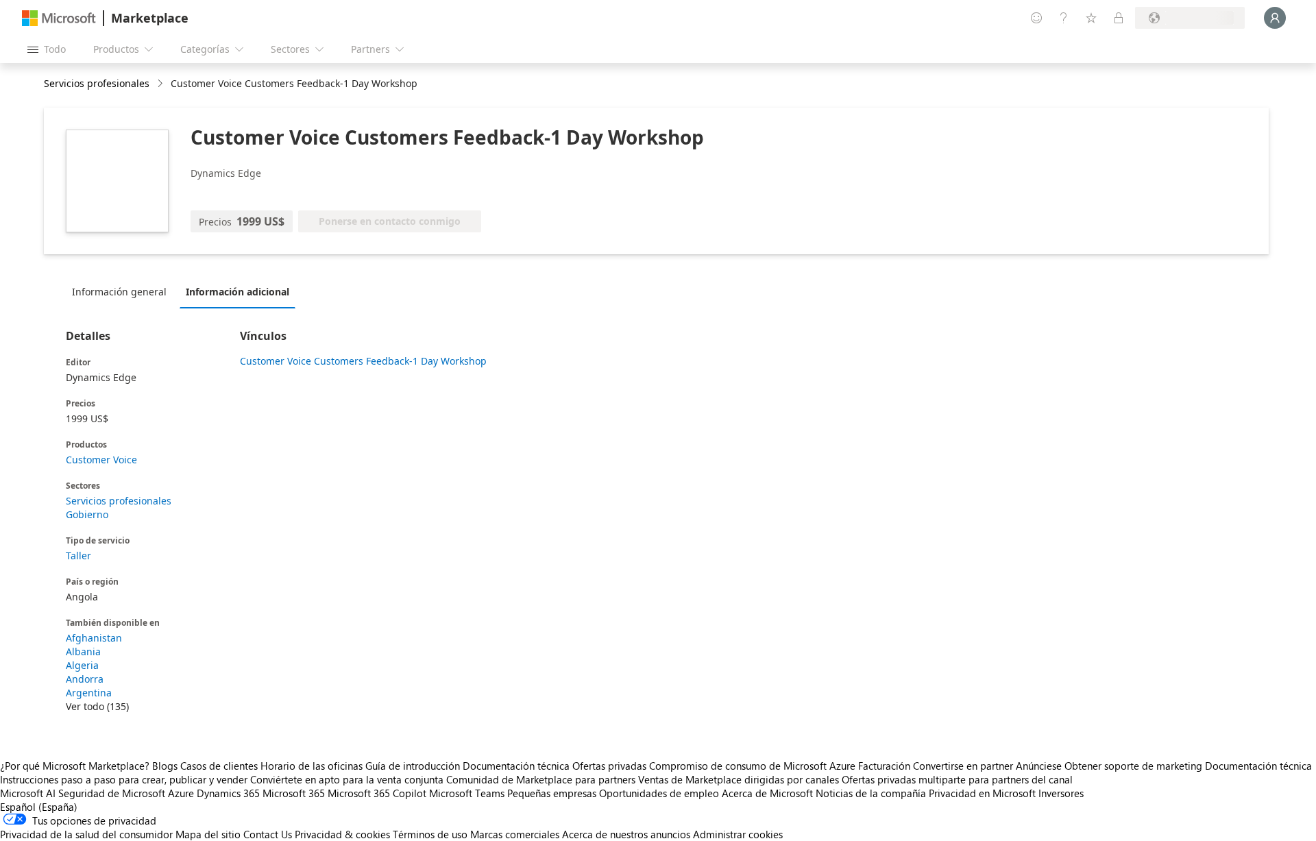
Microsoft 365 (294, 793)
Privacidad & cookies (342, 834)
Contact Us (267, 834)
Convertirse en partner (963, 765)
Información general (119, 291)
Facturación (884, 765)
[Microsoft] (59, 18)
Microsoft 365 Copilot (377, 793)
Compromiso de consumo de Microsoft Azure (753, 765)
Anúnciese (1039, 765)
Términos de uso (430, 834)
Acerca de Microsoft (767, 793)
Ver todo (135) (97, 706)
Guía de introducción (412, 765)
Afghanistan (94, 637)
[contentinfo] (161, 84)
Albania (83, 651)
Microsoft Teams (466, 793)
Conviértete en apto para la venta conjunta (346, 779)
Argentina (89, 692)
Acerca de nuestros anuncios (626, 834)
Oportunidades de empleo (659, 793)
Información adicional (237, 291)
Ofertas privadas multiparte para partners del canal (957, 779)
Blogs (165, 765)
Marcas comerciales (514, 834)
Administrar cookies (738, 834)
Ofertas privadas (609, 765)
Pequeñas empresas (551, 793)
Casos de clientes (219, 765)
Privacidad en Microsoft (982, 793)
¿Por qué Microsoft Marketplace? (74, 765)
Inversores (1061, 793)
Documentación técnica (516, 765)
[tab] (123, 291)
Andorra (84, 678)
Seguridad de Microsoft (111, 793)
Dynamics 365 (228, 793)
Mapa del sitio (208, 834)
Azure (181, 793)
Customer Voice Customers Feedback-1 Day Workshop (363, 360)
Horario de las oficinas (311, 765)
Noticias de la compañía (871, 793)
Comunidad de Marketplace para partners (540, 779)
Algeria (82, 665)
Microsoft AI (28, 793)
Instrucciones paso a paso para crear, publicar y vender (123, 779)
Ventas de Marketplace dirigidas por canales (738, 779)
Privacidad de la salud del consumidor (86, 834)
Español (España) (38, 807)
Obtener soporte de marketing (1133, 765)
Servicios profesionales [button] (96, 83)
